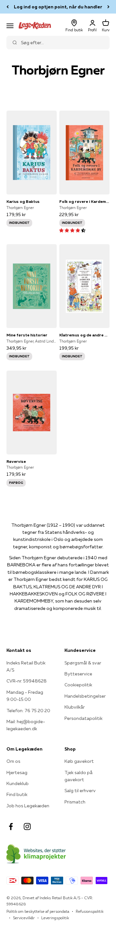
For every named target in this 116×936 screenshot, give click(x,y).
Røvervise (16, 461)
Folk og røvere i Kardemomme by (84, 201)
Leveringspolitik (55, 917)
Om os (13, 761)
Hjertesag (16, 772)
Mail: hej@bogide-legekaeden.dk (25, 725)
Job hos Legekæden (27, 806)
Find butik (16, 794)
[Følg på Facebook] (10, 826)
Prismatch (74, 802)
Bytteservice (78, 674)
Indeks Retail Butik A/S (25, 666)
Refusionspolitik (89, 911)
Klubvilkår (74, 707)
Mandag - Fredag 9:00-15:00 (24, 695)
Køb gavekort (79, 761)
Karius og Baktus (23, 201)
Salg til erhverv (80, 790)
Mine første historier (26, 335)
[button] (72, 230)
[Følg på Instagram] (27, 826)
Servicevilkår (24, 917)
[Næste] (108, 6)
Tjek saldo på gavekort (78, 776)
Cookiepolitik (78, 685)
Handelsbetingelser (85, 696)
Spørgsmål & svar (82, 663)
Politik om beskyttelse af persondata (37, 911)
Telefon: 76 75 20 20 (28, 710)
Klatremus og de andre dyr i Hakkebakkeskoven (84, 335)
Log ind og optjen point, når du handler (58, 7)
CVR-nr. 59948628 (26, 681)
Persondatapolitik (83, 718)
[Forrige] (7, 6)
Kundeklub (17, 783)
